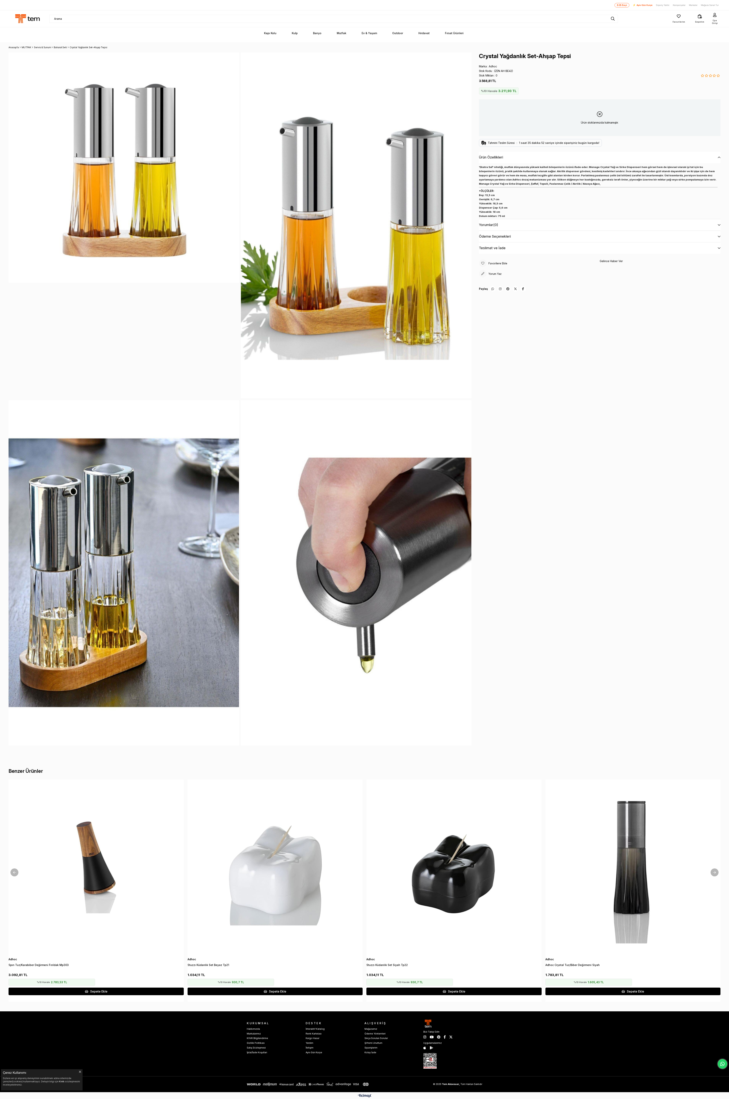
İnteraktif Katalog (315, 1028)
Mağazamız (370, 1028)
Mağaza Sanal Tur (710, 5)
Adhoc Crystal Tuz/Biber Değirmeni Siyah (572, 965)
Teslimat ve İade (492, 248)
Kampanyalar (679, 5)
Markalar (693, 5)
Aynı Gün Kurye (642, 5)
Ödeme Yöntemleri (375, 1033)
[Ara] (613, 19)
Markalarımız (254, 1033)
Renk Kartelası (314, 1033)
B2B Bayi (622, 5)
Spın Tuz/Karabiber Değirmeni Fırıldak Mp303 (39, 965)
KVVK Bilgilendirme (257, 1038)
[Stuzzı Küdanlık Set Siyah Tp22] (454, 867)
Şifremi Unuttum (373, 1042)
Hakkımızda (253, 1028)
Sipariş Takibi (662, 5)
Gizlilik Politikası (256, 1042)
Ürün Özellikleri (491, 157)
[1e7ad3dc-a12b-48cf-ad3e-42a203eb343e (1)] (430, 1061)
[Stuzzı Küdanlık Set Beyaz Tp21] (275, 867)
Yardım (309, 1042)
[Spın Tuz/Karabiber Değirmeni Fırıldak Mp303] (96, 867)
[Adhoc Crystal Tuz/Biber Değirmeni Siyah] (633, 867)
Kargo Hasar (312, 1038)
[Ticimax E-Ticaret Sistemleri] (364, 1096)
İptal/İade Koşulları (257, 1052)
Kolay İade (370, 1052)
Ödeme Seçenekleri (495, 236)
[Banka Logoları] (308, 1084)
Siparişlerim (370, 1047)
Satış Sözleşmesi (256, 1047)
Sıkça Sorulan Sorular (376, 1038)
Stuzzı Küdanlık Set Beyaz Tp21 (208, 965)
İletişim (309, 1047)
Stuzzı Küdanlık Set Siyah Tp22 (387, 965)
